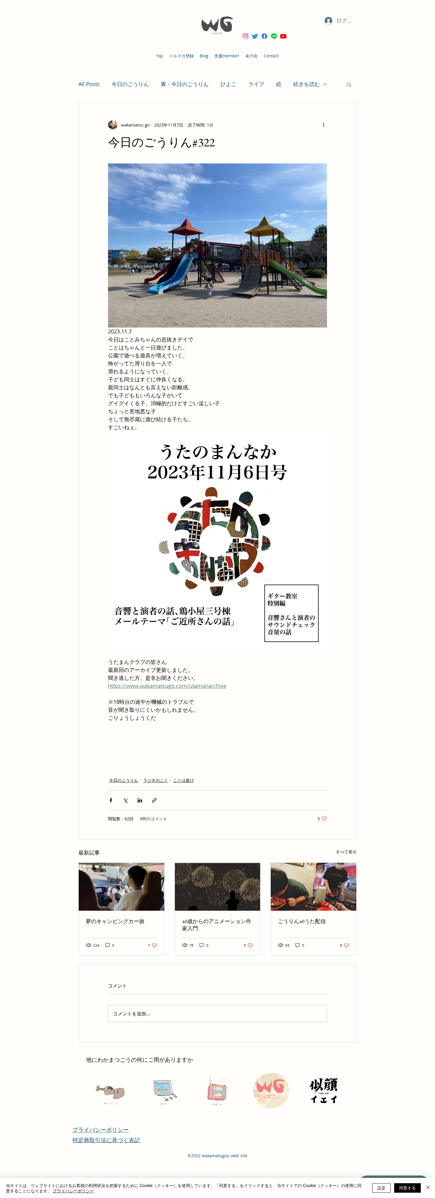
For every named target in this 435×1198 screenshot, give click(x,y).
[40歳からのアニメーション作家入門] (217, 887)
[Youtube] (283, 36)
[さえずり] (255, 36)
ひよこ (228, 83)
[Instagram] (245, 36)
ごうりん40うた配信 (302, 921)
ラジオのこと (155, 780)
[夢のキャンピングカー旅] (121, 887)
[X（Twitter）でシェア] (125, 800)
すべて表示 (346, 852)
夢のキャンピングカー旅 (115, 921)
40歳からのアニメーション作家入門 (216, 925)
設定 (381, 1188)
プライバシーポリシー (73, 1191)
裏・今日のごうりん (185, 83)
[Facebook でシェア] (111, 800)
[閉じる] (427, 1188)
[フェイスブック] (264, 36)
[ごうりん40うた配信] (313, 887)
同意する (407, 1188)
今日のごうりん (130, 83)
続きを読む (306, 83)
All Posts (89, 83)
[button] (349, 84)
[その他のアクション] (323, 124)
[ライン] (274, 36)
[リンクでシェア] (154, 800)
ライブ (256, 83)
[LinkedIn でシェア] (140, 800)
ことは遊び (183, 780)
